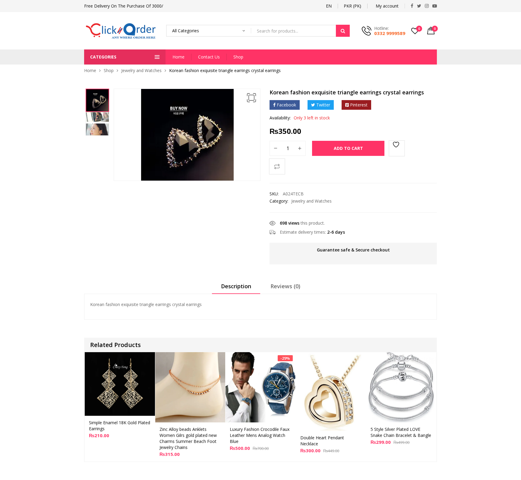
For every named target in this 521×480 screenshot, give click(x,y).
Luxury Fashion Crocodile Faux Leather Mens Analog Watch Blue (259, 435)
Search (343, 31)
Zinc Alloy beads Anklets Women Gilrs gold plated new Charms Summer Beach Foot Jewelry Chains (188, 438)
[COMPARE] (277, 166)
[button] (251, 97)
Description (236, 286)
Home (178, 57)
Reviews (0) (285, 286)
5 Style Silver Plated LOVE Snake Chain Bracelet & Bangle (401, 432)
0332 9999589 (389, 33)
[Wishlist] (396, 148)
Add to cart (348, 148)
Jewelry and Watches (141, 70)
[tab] (236, 288)
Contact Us (209, 57)
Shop (238, 57)
